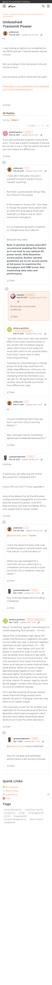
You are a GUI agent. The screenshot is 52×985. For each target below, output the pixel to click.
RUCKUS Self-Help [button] (12, 810)
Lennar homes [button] (36, 819)
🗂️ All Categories (10, 787)
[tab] (8, 113)
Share (6, 105)
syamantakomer (17, 457)
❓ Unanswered (26, 794)
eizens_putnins (21, 328)
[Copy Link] (41, 35)
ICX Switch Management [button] (15, 819)
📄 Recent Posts (10, 791)
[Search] (43, 6)
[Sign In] (48, 6)
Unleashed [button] (9, 822)
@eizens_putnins (16, 746)
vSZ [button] (7, 816)
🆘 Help (6, 798)
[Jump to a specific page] (47, 126)
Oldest (14, 120)
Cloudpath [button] (9, 813)
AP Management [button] (36, 813)
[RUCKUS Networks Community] (11, 6)
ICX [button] (22, 813)
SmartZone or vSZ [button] (34, 810)
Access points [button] (20, 816)
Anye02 (20, 295)
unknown (14, 32)
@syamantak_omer (17, 535)
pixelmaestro (15, 132)
